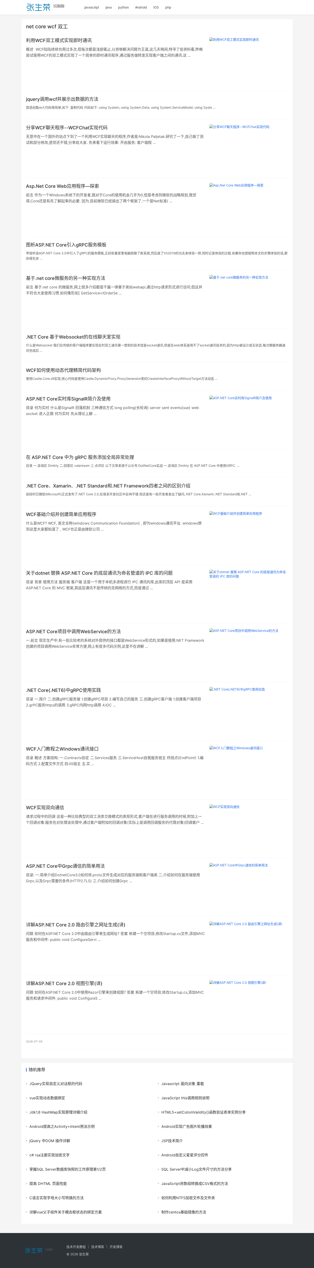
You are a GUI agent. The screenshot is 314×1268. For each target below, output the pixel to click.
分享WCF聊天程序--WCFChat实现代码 (67, 128)
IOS (156, 7)
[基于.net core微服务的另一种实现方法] (248, 299)
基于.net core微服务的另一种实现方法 (65, 278)
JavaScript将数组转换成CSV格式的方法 (194, 1183)
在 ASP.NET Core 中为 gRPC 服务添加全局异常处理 (80, 457)
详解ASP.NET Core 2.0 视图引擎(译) (64, 983)
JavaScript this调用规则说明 (185, 1098)
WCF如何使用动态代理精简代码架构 (63, 370)
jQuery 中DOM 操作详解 (49, 1140)
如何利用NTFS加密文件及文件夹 (188, 1197)
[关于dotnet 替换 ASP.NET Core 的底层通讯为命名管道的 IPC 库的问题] (248, 594)
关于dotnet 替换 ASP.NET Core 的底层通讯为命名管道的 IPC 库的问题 (99, 573)
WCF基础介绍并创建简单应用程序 (61, 514)
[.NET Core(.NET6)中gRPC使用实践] (248, 711)
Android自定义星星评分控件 (184, 1155)
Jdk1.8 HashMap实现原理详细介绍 (58, 1112)
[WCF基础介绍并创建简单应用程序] (248, 535)
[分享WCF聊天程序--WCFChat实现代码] (248, 149)
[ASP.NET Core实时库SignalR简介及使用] (248, 420)
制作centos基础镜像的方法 (183, 1212)
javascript (91, 7)
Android (141, 7)
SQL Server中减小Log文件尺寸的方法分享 (196, 1169)
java (109, 7)
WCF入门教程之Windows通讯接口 (62, 749)
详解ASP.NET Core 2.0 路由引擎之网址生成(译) (76, 925)
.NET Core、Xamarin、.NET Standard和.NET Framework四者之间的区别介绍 (108, 486)
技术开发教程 (76, 1247)
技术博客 (97, 1247)
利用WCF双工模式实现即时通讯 (59, 40)
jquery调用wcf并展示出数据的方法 (62, 99)
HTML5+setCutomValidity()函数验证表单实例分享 (203, 1112)
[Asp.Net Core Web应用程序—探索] (248, 207)
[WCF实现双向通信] (248, 828)
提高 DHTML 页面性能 (48, 1183)
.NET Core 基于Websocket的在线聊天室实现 (73, 337)
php (168, 7)
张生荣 (84, 1254)
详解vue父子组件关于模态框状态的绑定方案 (65, 1212)
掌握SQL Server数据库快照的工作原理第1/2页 (67, 1169)
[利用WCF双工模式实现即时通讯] (248, 61)
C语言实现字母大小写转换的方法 (56, 1197)
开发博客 (116, 1247)
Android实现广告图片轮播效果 (186, 1126)
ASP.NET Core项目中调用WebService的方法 (73, 631)
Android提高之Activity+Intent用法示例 (62, 1126)
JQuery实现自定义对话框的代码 (55, 1083)
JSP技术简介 (172, 1140)
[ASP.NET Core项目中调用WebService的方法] (248, 652)
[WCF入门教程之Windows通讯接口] (248, 770)
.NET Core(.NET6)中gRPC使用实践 (63, 690)
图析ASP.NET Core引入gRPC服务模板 (66, 245)
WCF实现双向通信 (45, 807)
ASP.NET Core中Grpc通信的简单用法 (65, 866)
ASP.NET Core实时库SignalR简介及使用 (68, 399)
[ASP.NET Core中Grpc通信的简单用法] (248, 887)
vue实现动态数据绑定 (47, 1098)
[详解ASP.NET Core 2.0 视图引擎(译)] (248, 1004)
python (123, 7)
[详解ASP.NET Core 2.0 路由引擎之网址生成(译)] (248, 946)
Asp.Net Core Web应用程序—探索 (62, 186)
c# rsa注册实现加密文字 (49, 1155)
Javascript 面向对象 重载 (182, 1083)
